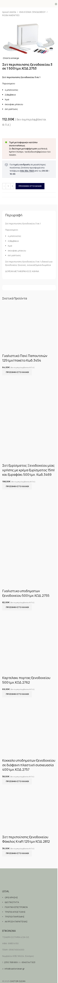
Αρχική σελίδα (9, 12)
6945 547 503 (28, 962)
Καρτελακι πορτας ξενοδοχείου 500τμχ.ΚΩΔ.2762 (26, 680)
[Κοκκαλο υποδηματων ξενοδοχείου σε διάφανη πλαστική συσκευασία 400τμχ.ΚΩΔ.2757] (29, 723)
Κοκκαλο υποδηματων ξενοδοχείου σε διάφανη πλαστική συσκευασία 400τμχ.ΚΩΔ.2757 (28, 765)
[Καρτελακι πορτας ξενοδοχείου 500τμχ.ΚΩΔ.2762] (21, 639)
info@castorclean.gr (15, 968)
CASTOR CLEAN (17, 981)
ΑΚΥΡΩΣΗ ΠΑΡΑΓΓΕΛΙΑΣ (16, 921)
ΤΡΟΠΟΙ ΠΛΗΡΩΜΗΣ (14, 916)
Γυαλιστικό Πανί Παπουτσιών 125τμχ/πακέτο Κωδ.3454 (24, 358)
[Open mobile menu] (3, 4)
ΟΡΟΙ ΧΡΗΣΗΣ (11, 897)
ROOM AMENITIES (10, 15)
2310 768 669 (11, 962)
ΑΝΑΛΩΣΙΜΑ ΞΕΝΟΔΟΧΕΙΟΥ (32, 12)
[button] (17, 372)
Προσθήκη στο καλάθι (30, 186)
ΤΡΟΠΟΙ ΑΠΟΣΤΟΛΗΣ (15, 911)
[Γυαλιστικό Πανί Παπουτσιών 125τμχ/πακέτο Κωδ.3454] (29, 324)
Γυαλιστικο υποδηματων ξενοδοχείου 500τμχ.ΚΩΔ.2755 (25, 593)
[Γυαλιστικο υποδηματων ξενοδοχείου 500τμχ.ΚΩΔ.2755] (29, 511)
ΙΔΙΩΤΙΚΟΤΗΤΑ (12, 902)
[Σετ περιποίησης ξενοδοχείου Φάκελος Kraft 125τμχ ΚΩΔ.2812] (29, 805)
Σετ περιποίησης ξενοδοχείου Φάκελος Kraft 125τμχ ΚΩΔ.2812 (26, 839)
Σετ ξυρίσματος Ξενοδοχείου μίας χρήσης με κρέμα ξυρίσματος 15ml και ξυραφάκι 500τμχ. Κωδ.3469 (28, 470)
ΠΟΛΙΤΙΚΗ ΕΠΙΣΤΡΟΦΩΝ (16, 907)
